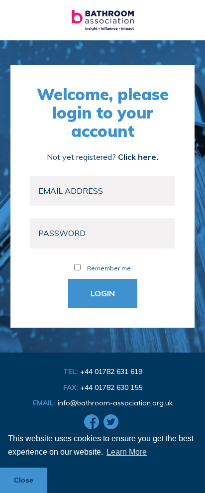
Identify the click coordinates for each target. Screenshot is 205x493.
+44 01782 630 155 (111, 387)
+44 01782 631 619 (111, 371)
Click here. (138, 157)
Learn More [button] (126, 452)
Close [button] (23, 480)
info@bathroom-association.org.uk (115, 402)
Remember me (108, 268)
